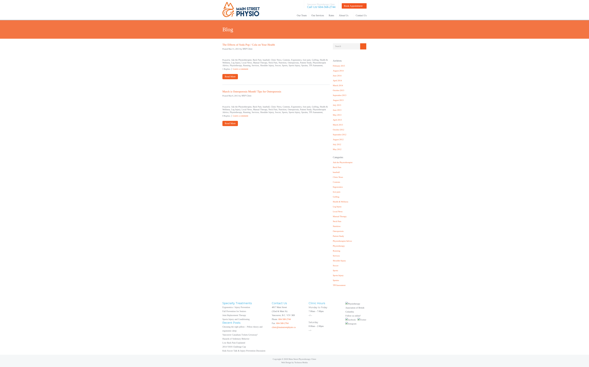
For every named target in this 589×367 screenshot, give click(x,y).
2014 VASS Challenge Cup (234, 347)
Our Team (302, 15)
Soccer (335, 265)
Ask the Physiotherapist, (242, 60)
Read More (230, 76)
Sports (335, 270)
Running (336, 251)
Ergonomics (338, 187)
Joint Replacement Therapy (234, 315)
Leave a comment (240, 69)
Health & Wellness (340, 202)
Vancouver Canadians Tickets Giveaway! (240, 335)
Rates (331, 15)
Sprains (336, 280)
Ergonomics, (297, 60)
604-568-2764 (282, 323)
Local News (338, 211)
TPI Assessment (339, 285)
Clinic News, (277, 60)
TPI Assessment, (316, 65)
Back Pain (337, 167)
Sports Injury (338, 275)
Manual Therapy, (260, 63)
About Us (343, 15)
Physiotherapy (339, 246)
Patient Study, (306, 63)
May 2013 (337, 115)
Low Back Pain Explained (233, 343)
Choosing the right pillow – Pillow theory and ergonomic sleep (242, 329)
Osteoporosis (338, 231)
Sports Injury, (295, 65)
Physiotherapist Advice (342, 241)
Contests (336, 182)
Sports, (285, 65)
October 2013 (338, 90)
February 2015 (339, 66)
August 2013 (338, 100)
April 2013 (337, 120)
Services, (256, 65)
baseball (336, 172)
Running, (247, 65)
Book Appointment (353, 6)
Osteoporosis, (294, 63)
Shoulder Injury (339, 261)
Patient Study (338, 236)
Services (336, 256)
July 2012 (337, 144)
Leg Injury (337, 206)
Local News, (247, 63)
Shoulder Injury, (267, 65)
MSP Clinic (248, 49)
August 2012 (338, 139)
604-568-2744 (326, 7)
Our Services (317, 15)
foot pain (336, 192)
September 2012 (339, 134)
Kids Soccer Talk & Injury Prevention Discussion (243, 351)
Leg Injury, (236, 63)
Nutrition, (283, 63)
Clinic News (338, 177)
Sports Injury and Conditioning (236, 319)
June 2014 (337, 75)
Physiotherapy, (236, 65)
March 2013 (338, 125)
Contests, (287, 60)
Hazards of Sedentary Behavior (235, 339)
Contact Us (361, 15)
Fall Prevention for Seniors (234, 311)
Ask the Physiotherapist (342, 162)
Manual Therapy (340, 216)
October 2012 (338, 130)
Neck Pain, (273, 63)
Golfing (336, 197)
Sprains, (305, 65)
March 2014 (338, 85)
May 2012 (337, 149)
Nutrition (337, 226)
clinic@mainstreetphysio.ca (284, 327)
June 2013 (337, 110)
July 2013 (337, 105)
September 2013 (339, 95)
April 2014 (337, 80)
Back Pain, (258, 60)
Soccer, (278, 65)
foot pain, (307, 60)
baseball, (267, 60)
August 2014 (338, 71)
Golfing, (316, 60)
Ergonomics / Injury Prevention (236, 307)
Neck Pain (337, 221)
